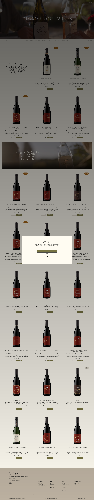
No (47, 253)
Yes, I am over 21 (47, 250)
